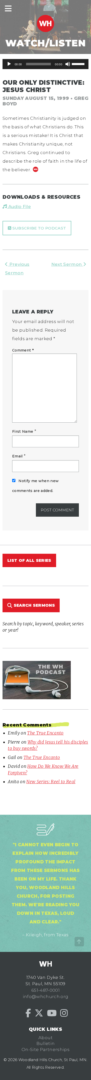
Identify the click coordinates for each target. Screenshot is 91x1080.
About (45, 1037)
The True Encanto (45, 733)
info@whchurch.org (46, 996)
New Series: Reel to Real (50, 781)
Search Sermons (33, 605)
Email (17, 456)
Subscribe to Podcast (38, 228)
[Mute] (67, 64)
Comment (23, 350)
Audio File (19, 206)
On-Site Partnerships (45, 1049)
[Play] (9, 64)
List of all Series (29, 560)
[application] (45, 64)
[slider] (79, 63)
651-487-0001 (45, 990)
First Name (22, 431)
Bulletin (45, 1043)
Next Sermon (67, 264)
